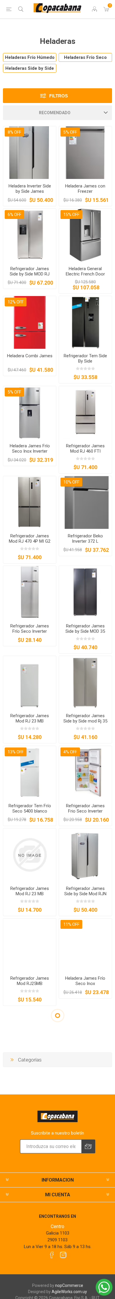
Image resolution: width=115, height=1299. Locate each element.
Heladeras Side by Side (29, 68)
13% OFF (16, 752)
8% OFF (14, 132)
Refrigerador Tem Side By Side (85, 358)
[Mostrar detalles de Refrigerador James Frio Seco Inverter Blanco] (85, 772)
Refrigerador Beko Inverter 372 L (85, 538)
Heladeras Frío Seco (85, 57)
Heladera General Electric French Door (85, 271)
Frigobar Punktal (29, 1248)
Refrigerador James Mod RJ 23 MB (29, 718)
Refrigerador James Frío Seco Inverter (29, 628)
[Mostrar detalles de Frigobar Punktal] (29, 1214)
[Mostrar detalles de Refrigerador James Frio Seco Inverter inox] (85, 1035)
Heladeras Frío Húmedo (30, 57)
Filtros (58, 95)
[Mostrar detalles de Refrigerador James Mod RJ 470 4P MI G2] (29, 502)
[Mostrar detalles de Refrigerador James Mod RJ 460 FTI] (85, 412)
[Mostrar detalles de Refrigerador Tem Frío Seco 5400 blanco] (29, 772)
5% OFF (70, 132)
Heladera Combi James (29, 355)
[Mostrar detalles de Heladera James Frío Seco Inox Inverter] (29, 412)
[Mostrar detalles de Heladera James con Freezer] (85, 152)
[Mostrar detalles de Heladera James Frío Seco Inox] (85, 944)
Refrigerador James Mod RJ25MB (29, 981)
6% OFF (14, 214)
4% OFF (70, 752)
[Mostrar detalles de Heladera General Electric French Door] (85, 235)
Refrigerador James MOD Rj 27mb (29, 1071)
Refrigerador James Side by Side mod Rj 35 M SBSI (85, 721)
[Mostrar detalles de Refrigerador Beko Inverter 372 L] (85, 502)
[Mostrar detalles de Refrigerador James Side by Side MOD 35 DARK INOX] (85, 592)
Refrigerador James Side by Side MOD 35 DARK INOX (85, 631)
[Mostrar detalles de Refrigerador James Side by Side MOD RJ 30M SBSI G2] (29, 235)
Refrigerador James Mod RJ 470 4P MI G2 (29, 538)
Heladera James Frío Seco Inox (85, 981)
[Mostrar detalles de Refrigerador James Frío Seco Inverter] (29, 592)
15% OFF (71, 214)
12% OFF (16, 302)
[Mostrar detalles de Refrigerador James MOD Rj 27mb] (29, 1035)
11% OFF (71, 924)
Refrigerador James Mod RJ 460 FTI (85, 448)
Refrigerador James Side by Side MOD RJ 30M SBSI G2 (30, 274)
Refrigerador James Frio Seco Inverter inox (85, 1071)
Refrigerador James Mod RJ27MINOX (85, 1161)
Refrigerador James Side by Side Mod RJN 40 (85, 894)
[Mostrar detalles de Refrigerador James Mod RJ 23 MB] (29, 682)
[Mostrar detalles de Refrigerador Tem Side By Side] (85, 322)
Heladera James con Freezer (85, 188)
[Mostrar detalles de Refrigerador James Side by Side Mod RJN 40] (85, 854)
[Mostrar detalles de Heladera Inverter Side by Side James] (29, 152)
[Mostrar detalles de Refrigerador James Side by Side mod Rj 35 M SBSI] (85, 682)
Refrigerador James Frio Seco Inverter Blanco (85, 811)
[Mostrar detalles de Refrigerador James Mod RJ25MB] (29, 944)
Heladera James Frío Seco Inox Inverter (30, 448)
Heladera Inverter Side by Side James (30, 188)
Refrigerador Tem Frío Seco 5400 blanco (30, 808)
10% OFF (71, 482)
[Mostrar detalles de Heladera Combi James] (29, 322)
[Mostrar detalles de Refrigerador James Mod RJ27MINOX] (85, 1124)
